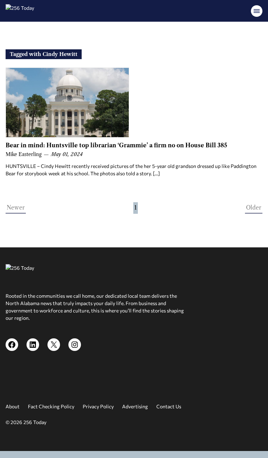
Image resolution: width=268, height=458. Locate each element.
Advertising (135, 406)
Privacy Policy (98, 406)
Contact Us (168, 406)
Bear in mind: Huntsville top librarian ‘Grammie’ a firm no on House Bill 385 (116, 145)
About (13, 406)
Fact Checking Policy (51, 406)
